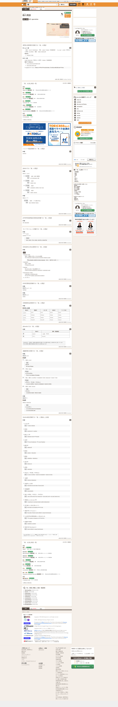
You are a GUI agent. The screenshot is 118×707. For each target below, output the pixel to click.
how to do (30, 60)
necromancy (28, 599)
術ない (76, 178)
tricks (44, 377)
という (27, 434)
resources (48, 377)
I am (27, 408)
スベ (31, 288)
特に (33, 268)
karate (37, 436)
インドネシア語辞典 (77, 191)
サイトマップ (24, 656)
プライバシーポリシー (26, 654)
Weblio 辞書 (25, 7)
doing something (33, 270)
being (34, 512)
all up (53, 67)
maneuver (29, 257)
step (29, 254)
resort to (37, 383)
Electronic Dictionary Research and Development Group (50, 623)
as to (34, 63)
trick (40, 187)
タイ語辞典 (58, 664)
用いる (39, 382)
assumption (79, 106)
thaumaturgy (27, 272)
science (24, 153)
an (29, 50)
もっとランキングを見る (85, 123)
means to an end (30, 265)
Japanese (29, 436)
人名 (44, 333)
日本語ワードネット (38, 630)
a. (23, 106)
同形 (54, 50)
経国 (25, 445)
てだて (24, 317)
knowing (36, 507)
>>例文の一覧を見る (27, 119)
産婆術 (25, 456)
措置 (41, 256)
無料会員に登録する (85, 138)
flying (32, 366)
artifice (31, 51)
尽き (41, 494)
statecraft (29, 447)
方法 (31, 268)
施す (26, 62)
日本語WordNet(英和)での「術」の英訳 (35, 247)
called (42, 502)
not (33, 507)
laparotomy (28, 594)
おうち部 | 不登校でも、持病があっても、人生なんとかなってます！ (62, 694)
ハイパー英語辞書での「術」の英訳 (34, 149)
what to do (37, 63)
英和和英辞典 (35, 1)
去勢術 (25, 467)
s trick (29, 579)
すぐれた (26, 423)
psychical (30, 502)
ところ (30, 505)
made (33, 257)
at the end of (31, 408)
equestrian (25, 94)
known (35, 518)
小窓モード (79, 5)
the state (29, 512)
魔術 (36, 51)
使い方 (83, 5)
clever (29, 425)
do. (42, 507)
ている (33, 510)
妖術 (27, 386)
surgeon (34, 523)
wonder (78, 115)
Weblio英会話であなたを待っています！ (85, 219)
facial (26, 591)
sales (78, 120)
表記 (37, 200)
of (28, 270)
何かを (26, 268)
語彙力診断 (76, 198)
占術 (32, 483)
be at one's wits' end (31, 65)
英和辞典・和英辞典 (31, 7)
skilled (39, 512)
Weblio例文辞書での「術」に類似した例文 (36, 417)
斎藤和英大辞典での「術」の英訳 (33, 351)
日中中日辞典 (58, 657)
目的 (26, 256)
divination (29, 485)
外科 (27, 240)
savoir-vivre (28, 602)
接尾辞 (38, 176)
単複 (52, 50)
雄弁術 (25, 450)
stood (30, 507)
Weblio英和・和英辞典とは (27, 649)
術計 (27, 377)
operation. (26, 569)
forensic (29, 480)
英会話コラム (76, 199)
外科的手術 (44, 240)
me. (63, 67)
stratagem (32, 187)
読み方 (24, 173)
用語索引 (61, 79)
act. (59, 496)
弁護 (26, 478)
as (37, 518)
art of (29, 366)
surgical (29, 431)
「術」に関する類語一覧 (26, 277)
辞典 (26, 489)
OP (23, 222)
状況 (47, 260)
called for (36, 260)
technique (35, 50)
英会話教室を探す (78, 1)
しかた (24, 315)
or (33, 502)
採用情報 (40, 668)
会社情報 (40, 666)
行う (29, 268)
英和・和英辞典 (76, 187)
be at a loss (29, 63)
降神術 (26, 499)
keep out (79, 99)
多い (39, 200)
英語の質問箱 (58, 669)
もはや (27, 67)
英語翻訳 (58, 1)
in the (33, 574)
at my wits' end (31, 410)
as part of (37, 257)
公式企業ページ (42, 664)
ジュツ (27, 288)
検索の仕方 (24, 651)
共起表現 (46, 1)
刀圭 (25, 440)
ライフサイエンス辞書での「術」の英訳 (35, 229)
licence (38, 624)
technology (26, 116)
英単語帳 (50, 1)
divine (28, 463)
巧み (31, 527)
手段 (40, 50)
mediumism (46, 502)
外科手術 (40, 240)
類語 (41, 9)
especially (39, 270)
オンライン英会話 (63, 1)
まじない (33, 499)
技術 (27, 50)
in (33, 529)
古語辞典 (75, 190)
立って (35, 505)
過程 (30, 256)
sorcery (35, 192)
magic (39, 51)
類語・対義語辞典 (59, 651)
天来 (25, 461)
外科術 (35, 240)
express (78, 117)
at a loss (52, 496)
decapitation (28, 604)
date (36, 485)
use (28, 383)
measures (43, 260)
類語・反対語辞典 (77, 186)
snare (52, 377)
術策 (30, 377)
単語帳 (75, 197)
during (78, 113)
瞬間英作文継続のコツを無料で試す (67, 15)
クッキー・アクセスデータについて (29, 661)
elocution (34, 452)
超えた (29, 274)
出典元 (56, 79)
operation (27, 222)
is (33, 518)
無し (32, 373)
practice (28, 55)
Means (24, 402)
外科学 (30, 240)
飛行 (27, 364)
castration (29, 469)
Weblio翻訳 (93, 142)
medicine (34, 442)
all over (58, 67)
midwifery (29, 458)
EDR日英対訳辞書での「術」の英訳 (34, 283)
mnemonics (28, 598)
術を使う (27, 53)
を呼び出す (34, 274)
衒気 (76, 173)
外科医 (30, 521)
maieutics (27, 596)
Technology (26, 106)
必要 (55, 260)
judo (33, 436)
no (30, 375)
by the (33, 485)
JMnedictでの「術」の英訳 (31, 326)
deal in (36, 392)
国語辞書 (75, 185)
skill (28, 94)
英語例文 (39, 1)
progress (42, 257)
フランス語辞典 (59, 661)
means (47, 50)
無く (33, 505)
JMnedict (43, 637)
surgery (24, 235)
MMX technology (26, 557)
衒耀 (76, 175)
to (26, 383)
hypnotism (28, 593)
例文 (31, 9)
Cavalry (24, 110)
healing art (26, 561)
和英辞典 (36, 7)
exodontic (29, 523)
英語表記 (57, 331)
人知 (26, 274)
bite (78, 108)
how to (56, 496)
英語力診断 (54, 1)
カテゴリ (69, 79)
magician (25, 579)
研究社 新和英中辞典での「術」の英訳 (34, 45)
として (35, 256)
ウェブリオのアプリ (26, 664)
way (35, 183)
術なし (76, 179)
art (31, 50)
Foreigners (25, 574)
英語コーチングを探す (70, 1)
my (35, 408)
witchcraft (43, 51)
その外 (26, 516)
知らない (31, 62)
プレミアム (87, 5)
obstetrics (35, 458)
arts (25, 565)
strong (39, 260)
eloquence (33, 480)
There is (37, 67)
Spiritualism (28, 590)
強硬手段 (51, 260)
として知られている (40, 516)
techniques (48, 512)
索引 (58, 79)
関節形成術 (34, 516)
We (28, 507)
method (33, 202)
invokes (32, 275)
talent (39, 502)
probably (79, 102)
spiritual (36, 502)
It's (51, 67)
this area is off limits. (82, 104)
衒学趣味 (77, 171)
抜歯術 (26, 521)
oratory (29, 452)
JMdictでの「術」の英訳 (30, 168)
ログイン (91, 5)
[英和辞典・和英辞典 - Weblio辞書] (25, 0)
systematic (45, 270)
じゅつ (28, 173)
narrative (25, 98)
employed (30, 574)
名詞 (32, 176)
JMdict (43, 622)
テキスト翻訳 (79, 142)
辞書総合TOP (24, 657)
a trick (63, 50)
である (33, 527)
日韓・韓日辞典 (76, 189)
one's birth (41, 485)
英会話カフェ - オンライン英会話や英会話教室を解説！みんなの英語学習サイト (62, 689)
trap (43, 187)
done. (48, 67)
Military (24, 90)
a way (43, 50)
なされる (38, 256)
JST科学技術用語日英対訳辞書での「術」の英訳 (37, 218)
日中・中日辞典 (76, 188)
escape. (38, 375)
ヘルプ (23, 659)
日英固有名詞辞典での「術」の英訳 (34, 303)
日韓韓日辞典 (58, 659)
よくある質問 (87, 653)
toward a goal (47, 257)
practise (29, 392)
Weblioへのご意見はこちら (77, 651)
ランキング (65, 79)
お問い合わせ (41, 649)
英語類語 (43, 1)
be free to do (80, 111)
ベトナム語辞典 (76, 194)
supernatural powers (39, 275)
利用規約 (23, 652)
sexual (44, 512)
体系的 (35, 268)
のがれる (28, 373)
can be (45, 67)
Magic (24, 549)
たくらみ (59, 50)
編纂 (28, 489)
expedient (26, 262)
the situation (31, 260)
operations (28, 110)
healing (43, 442)
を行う (28, 382)
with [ (56, 67)
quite (37, 512)
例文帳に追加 (28, 88)
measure (26, 254)
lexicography (30, 491)
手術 (33, 240)
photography (28, 601)
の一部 (32, 256)
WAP (24, 553)
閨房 (26, 510)
